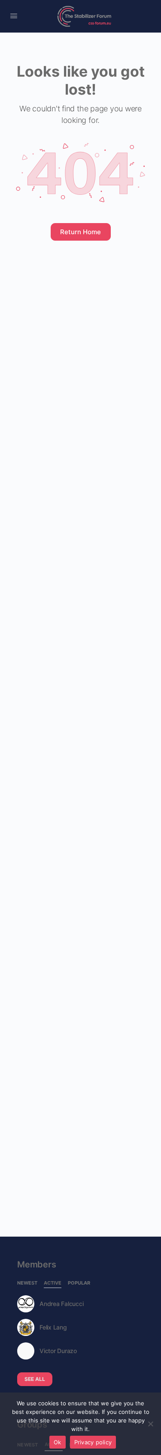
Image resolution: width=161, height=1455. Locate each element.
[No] (150, 1423)
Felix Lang (53, 1327)
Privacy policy (93, 1442)
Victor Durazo (58, 1351)
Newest (27, 1283)
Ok (57, 1442)
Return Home (80, 232)
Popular (79, 1283)
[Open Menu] (14, 15)
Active (52, 1283)
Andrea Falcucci (61, 1303)
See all (34, 1379)
